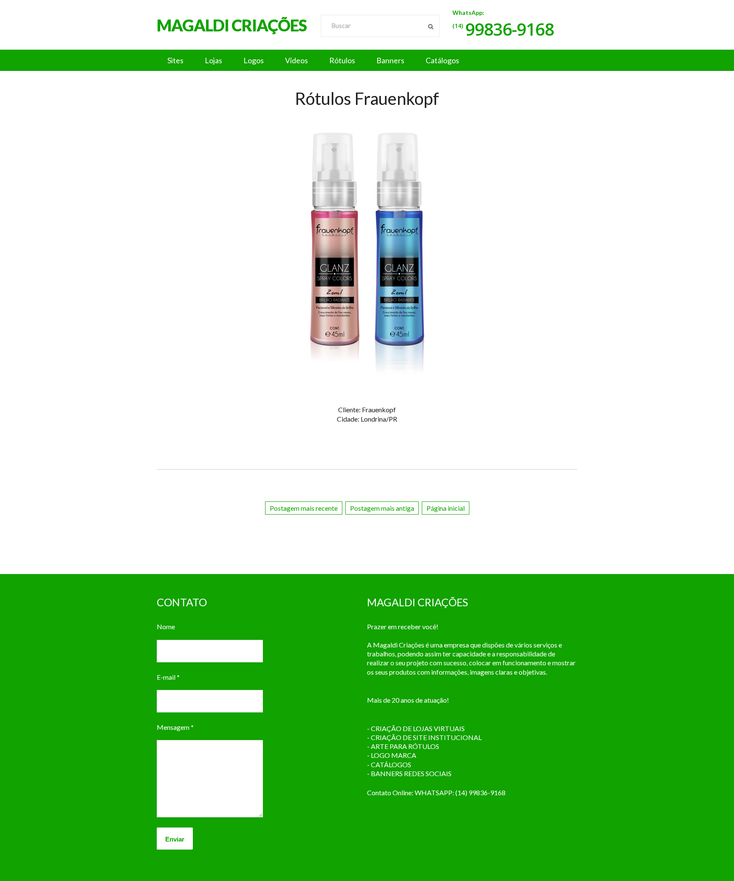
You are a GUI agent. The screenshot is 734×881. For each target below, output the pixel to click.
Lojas (213, 60)
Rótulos (342, 60)
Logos (253, 60)
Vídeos (296, 60)
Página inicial (445, 508)
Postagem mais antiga (382, 508)
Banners (390, 60)
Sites (175, 60)
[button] (367, 60)
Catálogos (442, 60)
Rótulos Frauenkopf (367, 98)
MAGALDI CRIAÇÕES (232, 25)
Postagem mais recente (304, 508)
